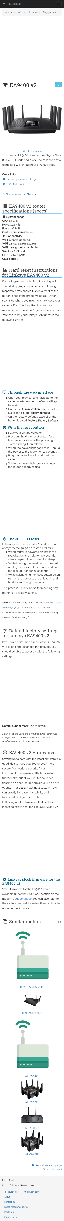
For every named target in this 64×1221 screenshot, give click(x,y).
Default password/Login (21, 179)
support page (23, 898)
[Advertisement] (32, 50)
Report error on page (48, 1167)
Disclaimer (9, 1212)
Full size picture (33, 151)
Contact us (9, 1202)
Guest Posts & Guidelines (16, 1207)
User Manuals (15, 184)
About (7, 1197)
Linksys (32, 12)
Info (20, 12)
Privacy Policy (11, 1217)
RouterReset (14, 3)
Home (8, 12)
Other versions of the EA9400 (20, 194)
